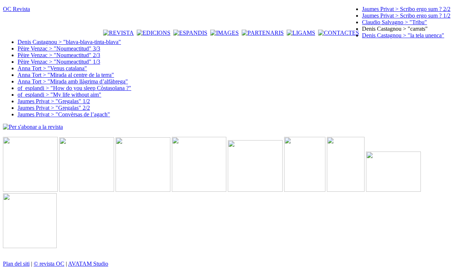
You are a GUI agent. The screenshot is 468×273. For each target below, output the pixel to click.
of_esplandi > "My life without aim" (59, 94)
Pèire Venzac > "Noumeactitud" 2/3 (59, 55)
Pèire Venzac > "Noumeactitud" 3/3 (59, 48)
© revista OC (49, 264)
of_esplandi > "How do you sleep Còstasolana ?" (74, 88)
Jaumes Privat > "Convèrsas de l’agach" (64, 114)
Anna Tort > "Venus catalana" (52, 68)
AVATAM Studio (88, 264)
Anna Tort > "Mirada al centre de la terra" (66, 75)
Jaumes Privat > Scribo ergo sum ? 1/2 (406, 15)
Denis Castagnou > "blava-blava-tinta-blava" (69, 42)
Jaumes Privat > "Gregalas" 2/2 (54, 108)
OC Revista (16, 9)
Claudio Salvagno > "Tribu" (394, 22)
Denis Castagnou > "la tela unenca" (403, 35)
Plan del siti (16, 264)
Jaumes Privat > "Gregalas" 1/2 (54, 101)
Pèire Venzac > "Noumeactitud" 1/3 (59, 62)
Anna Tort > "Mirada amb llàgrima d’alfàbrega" (73, 81)
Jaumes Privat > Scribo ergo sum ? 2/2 (406, 9)
